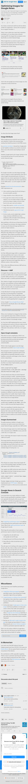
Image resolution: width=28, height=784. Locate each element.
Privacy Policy (14, 767)
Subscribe (14, 757)
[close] (24, 736)
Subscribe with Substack (15, 762)
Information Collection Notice (16, 766)
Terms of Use (20, 765)
